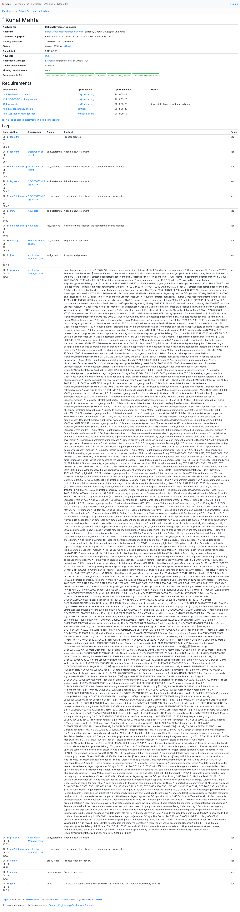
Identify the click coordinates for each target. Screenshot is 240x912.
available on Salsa (62, 900)
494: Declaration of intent (16, 94)
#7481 (67, 46)
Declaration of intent (55, 75)
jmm (47, 55)
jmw (70, 60)
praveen (49, 60)
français (89, 905)
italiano (80, 905)
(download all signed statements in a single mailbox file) (31, 119)
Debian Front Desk (33, 900)
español (71, 905)
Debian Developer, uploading (33, 11)
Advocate (100, 75)
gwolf (13, 883)
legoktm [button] (64, 3)
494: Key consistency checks (18, 108)
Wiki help (50, 3)
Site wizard (35, 3)
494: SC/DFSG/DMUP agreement (20, 99)
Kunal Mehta (8, 11)
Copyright (7, 900)
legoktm (14, 136)
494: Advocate (10, 104)
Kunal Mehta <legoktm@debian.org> (64, 31)
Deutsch (53, 905)
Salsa (86, 900)
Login (234, 3)
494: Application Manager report (20, 113)
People (21, 3)
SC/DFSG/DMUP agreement (80, 75)
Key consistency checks (119, 75)
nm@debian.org (86, 94)
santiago (82, 108)
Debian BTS (100, 900)
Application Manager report (145, 75)
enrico (13, 860)
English (62, 905)
